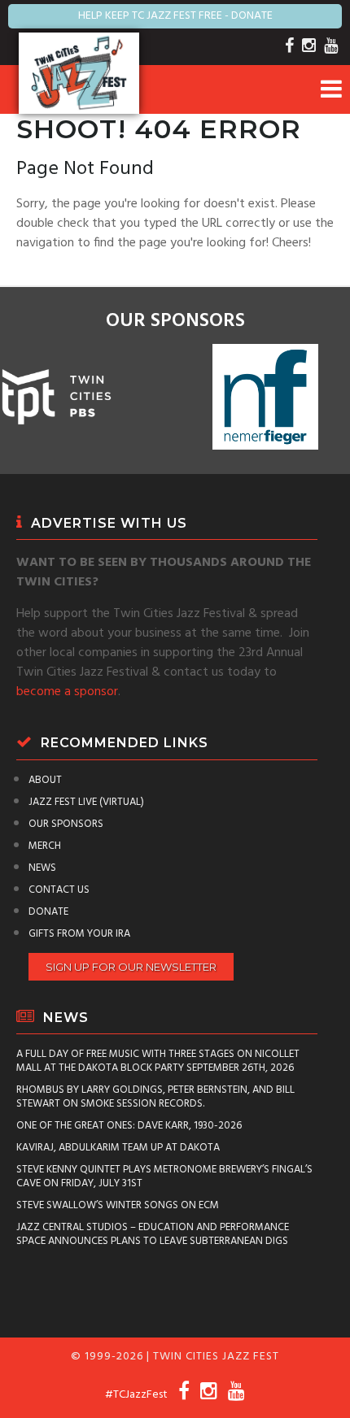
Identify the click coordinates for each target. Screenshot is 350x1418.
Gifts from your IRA (79, 933)
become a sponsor (67, 691)
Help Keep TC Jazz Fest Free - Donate (175, 16)
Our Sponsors (65, 824)
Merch (44, 846)
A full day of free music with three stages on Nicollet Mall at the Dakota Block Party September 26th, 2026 (158, 1061)
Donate (48, 911)
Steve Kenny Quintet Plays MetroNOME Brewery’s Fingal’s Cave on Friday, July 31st (164, 1176)
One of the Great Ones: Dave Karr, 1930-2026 (129, 1125)
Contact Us (59, 889)
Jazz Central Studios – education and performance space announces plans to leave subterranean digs (152, 1234)
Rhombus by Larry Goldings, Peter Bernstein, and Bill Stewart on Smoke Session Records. (155, 1096)
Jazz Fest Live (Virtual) (86, 802)
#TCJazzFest (136, 1394)
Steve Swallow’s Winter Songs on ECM (117, 1205)
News (42, 867)
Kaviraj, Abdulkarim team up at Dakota (118, 1147)
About (45, 780)
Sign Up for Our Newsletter (131, 966)
